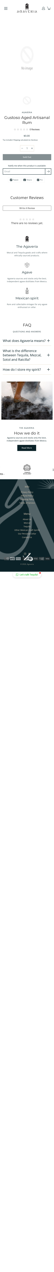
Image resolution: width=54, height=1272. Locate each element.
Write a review (27, 208)
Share (29, 180)
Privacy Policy (27, 492)
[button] (27, 575)
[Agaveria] (27, 8)
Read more (27, 447)
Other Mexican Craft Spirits (27, 530)
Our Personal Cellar (27, 533)
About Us (27, 519)
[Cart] (49, 8)
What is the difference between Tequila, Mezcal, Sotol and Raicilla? (22, 355)
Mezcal (27, 523)
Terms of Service (27, 503)
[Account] (43, 8)
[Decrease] (22, 148)
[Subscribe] (48, 171)
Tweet (15, 180)
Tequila (27, 526)
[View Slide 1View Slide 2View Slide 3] (27, 401)
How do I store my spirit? (22, 369)
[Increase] (32, 148)
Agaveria (30, 564)
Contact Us (27, 537)
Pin (41, 180)
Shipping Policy (27, 499)
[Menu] (6, 8)
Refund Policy (27, 495)
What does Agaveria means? (24, 340)
